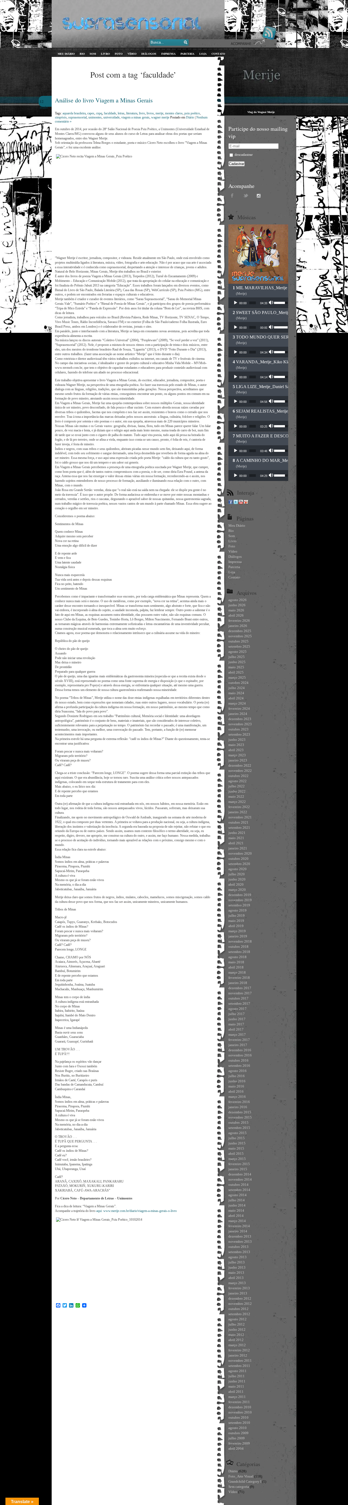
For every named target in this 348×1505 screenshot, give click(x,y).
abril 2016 (236, 1091)
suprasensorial (77, 117)
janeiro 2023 (237, 760)
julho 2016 (236, 1076)
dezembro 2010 (239, 1407)
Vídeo (232, 1492)
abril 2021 (236, 843)
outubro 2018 (238, 947)
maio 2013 (236, 1273)
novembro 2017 (240, 993)
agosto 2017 (237, 1009)
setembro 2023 (239, 734)
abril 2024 (236, 698)
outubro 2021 (238, 822)
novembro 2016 (240, 1055)
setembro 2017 (239, 1003)
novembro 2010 (240, 1412)
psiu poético (192, 113)
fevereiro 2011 (239, 1402)
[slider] (252, 302)
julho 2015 (236, 1138)
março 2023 (237, 755)
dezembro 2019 (239, 895)
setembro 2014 (239, 1190)
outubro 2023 (238, 729)
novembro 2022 (240, 771)
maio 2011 (236, 1386)
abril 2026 (236, 615)
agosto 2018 (237, 957)
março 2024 (237, 703)
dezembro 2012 (239, 1298)
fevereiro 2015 (239, 1164)
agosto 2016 (237, 1071)
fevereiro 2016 (239, 1102)
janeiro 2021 (237, 848)
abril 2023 (236, 750)
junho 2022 (237, 791)
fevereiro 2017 (239, 1040)
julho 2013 (236, 1262)
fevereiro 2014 (239, 1226)
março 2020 (237, 890)
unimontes (95, 117)
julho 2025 (236, 657)
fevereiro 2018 (239, 978)
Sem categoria (238, 1487)
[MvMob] (246, 503)
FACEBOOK (232, 195)
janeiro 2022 (237, 812)
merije (159, 113)
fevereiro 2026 (239, 621)
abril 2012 (236, 1340)
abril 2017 (236, 1029)
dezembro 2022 (239, 765)
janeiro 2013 (237, 1293)
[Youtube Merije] (241, 503)
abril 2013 (236, 1278)
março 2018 (237, 972)
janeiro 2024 (237, 714)
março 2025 (237, 677)
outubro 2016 (238, 1060)
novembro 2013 (240, 1241)
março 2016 (237, 1097)
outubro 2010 (238, 1417)
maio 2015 (236, 1148)
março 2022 (237, 802)
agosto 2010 (237, 1428)
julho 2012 (236, 1324)
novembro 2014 (240, 1179)
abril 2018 (236, 967)
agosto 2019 (237, 910)
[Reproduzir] (235, 303)
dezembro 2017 (239, 988)
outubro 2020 (238, 859)
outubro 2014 (238, 1185)
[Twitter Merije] (236, 503)
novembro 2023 (240, 724)
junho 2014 (237, 1205)
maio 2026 (236, 610)
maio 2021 (236, 838)
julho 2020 (236, 874)
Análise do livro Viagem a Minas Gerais (104, 100)
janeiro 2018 (237, 983)
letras (121, 113)
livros (150, 113)
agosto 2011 (237, 1371)
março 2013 (237, 1283)
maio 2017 (236, 1024)
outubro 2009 (238, 1433)
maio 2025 (236, 667)
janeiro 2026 (237, 626)
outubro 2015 (238, 1122)
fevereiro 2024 (239, 708)
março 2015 (237, 1159)
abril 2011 (236, 1392)
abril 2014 (236, 1216)
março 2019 (237, 931)
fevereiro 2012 (239, 1350)
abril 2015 (236, 1153)
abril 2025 (236, 672)
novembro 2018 (240, 941)
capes (90, 113)
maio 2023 (236, 745)
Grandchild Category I (244, 1481)
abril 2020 (236, 884)
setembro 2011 (239, 1366)
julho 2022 (236, 786)
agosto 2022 (237, 781)
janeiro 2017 (237, 1045)
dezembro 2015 (239, 1112)
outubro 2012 (238, 1309)
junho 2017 (237, 1019)
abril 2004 (236, 1448)
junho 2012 (237, 1329)
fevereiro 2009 (239, 1443)
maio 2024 (236, 693)
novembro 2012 (240, 1304)
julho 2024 (236, 688)
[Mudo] (271, 303)
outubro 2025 (238, 641)
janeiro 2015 (237, 1169)
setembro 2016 (239, 1066)
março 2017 (237, 1034)
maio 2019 (236, 921)
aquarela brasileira (74, 113)
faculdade (110, 113)
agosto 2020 (237, 869)
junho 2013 (237, 1267)
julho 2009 (236, 1438)
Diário (190, 117)
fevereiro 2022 (239, 807)
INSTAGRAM (260, 195)
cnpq (99, 113)
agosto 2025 (237, 652)
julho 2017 (236, 1014)
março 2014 (237, 1221)
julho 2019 (236, 915)
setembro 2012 (239, 1314)
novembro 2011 (240, 1360)
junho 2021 (237, 833)
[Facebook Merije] (230, 503)
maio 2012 (236, 1335)
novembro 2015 (240, 1117)
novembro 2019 (240, 900)
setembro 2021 (239, 827)
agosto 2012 (237, 1319)
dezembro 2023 (239, 719)
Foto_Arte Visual (240, 1476)
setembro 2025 (239, 646)
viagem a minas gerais (135, 117)
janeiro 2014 (237, 1231)
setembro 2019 (239, 905)
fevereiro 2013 (239, 1288)
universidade (111, 117)
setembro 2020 (239, 864)
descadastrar (243, 155)
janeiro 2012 (237, 1355)
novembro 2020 (240, 853)
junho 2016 (237, 1081)
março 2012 (237, 1345)
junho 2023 (237, 740)
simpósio (61, 117)
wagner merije (160, 117)
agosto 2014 (237, 1195)
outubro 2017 (238, 998)
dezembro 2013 (239, 1236)
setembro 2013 (239, 1252)
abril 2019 (236, 926)
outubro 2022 (238, 776)
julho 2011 (236, 1376)
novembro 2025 (240, 636)
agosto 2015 (237, 1133)
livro (142, 113)
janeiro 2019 (237, 936)
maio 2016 (236, 1086)
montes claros (174, 113)
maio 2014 (236, 1210)
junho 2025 (237, 662)
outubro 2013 (238, 1247)
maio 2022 (236, 796)
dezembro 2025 (239, 631)
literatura (131, 113)
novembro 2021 (240, 817)
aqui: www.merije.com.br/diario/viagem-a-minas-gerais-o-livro (136, 1211)
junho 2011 (237, 1381)
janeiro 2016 (237, 1107)
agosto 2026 (237, 600)
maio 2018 (236, 962)
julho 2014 (236, 1200)
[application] (258, 302)
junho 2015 (237, 1143)
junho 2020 (237, 879)
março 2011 (237, 1397)
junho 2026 (237, 605)
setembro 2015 (239, 1128)
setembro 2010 (239, 1423)
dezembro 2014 (239, 1174)
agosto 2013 (237, 1257)
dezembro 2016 (239, 1050)
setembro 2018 (239, 952)
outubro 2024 (238, 683)
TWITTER (246, 195)
